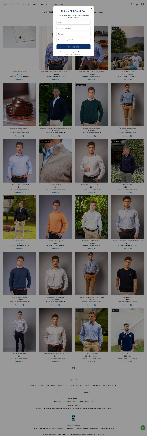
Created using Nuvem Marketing (73, 54)
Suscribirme (73, 47)
